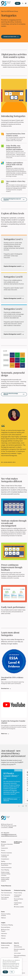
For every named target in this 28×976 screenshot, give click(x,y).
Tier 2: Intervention (5, 895)
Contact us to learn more (10, 36)
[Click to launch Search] (22, 3)
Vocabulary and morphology (5, 856)
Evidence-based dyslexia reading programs (5, 879)
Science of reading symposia (5, 915)
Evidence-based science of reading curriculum (5, 874)
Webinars (3, 917)
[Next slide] (23, 806)
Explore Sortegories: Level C (12, 334)
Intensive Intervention (6, 867)
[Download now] (14, 661)
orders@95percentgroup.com (8, 834)
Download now (5, 688)
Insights (3, 922)
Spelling (3, 861)
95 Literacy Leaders (19, 906)
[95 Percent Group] (6, 3)
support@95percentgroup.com (9, 836)
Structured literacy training (18, 900)
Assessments (4, 848)
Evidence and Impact (6, 943)
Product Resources (6, 885)
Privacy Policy (14, 968)
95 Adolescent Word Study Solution (6, 864)
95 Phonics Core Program (5, 930)
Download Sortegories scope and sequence (12, 199)
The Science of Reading (7, 925)
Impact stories (4, 947)
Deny (12, 971)
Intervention (4, 933)
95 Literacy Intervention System (7, 845)
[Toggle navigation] (26, 3)
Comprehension (5, 859)
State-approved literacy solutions (20, 956)
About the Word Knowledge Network (11, 394)
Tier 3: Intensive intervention (5, 898)
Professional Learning (19, 890)
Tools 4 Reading (5, 870)
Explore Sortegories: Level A (12, 266)
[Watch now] (14, 705)
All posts (3, 938)
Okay (5, 971)
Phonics (3, 850)
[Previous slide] (19, 806)
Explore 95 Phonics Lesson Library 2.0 (10, 800)
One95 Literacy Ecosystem (18, 843)
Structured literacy (5, 927)
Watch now (4, 733)
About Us (16, 943)
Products (3, 842)
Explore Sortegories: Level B (12, 298)
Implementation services (18, 903)
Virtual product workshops (17, 896)
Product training (18, 892)
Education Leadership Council (19, 950)
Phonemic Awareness (6, 852)
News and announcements (18, 946)
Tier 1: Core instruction (6, 892)
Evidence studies (5, 945)
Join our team (17, 953)
